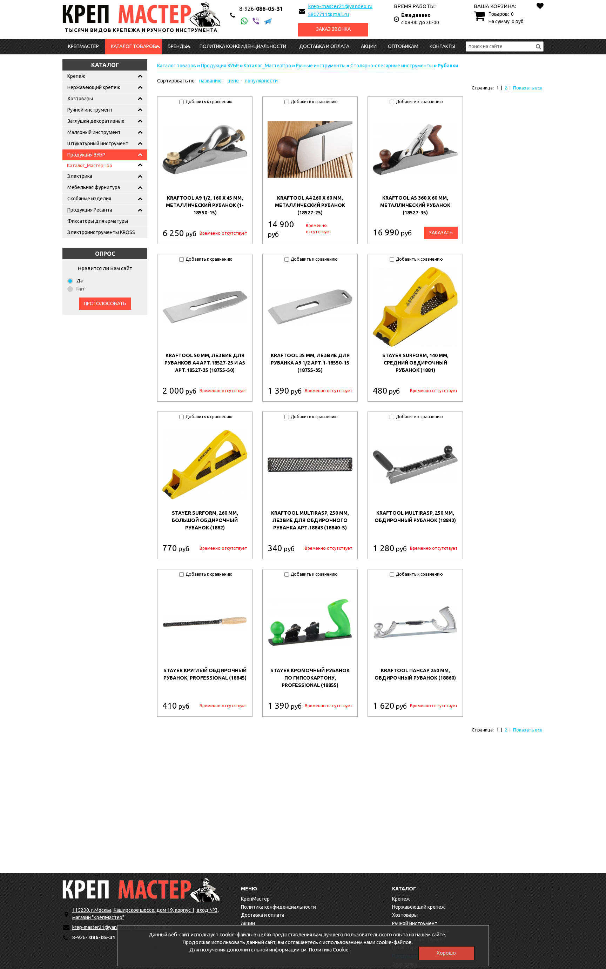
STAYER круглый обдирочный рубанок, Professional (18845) (205, 674)
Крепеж (76, 76)
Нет (80, 288)
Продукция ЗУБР (86, 155)
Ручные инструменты (320, 65)
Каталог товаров (133, 46)
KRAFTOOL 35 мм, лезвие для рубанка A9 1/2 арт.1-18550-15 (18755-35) (310, 363)
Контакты (442, 46)
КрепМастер (83, 46)
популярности (261, 80)
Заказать (441, 232)
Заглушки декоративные (95, 121)
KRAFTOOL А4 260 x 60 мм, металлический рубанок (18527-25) (310, 205)
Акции (369, 46)
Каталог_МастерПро (89, 165)
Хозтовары (80, 98)
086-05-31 (261, 9)
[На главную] (141, 890)
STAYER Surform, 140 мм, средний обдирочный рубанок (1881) (415, 363)
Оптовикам (403, 46)
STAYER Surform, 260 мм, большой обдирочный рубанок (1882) (205, 520)
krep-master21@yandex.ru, (102, 927)
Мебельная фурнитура (93, 187)
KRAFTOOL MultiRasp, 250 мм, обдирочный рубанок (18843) (415, 516)
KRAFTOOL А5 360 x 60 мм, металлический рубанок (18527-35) (415, 205)
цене (233, 80)
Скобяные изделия (89, 198)
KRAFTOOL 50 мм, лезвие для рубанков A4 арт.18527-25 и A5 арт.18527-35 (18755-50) (204, 363)
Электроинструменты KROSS (101, 232)
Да (79, 280)
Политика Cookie (329, 950)
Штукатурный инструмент (97, 143)
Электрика (79, 176)
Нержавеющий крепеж (93, 87)
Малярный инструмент (94, 132)
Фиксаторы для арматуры (97, 221)
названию (210, 80)
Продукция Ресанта (89, 210)
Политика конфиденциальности (243, 46)
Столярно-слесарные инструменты (391, 65)
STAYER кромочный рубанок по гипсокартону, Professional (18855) (310, 678)
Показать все (527, 87)
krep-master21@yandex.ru (340, 6)
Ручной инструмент (90, 110)
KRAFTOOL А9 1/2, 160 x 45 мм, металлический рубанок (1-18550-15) (205, 205)
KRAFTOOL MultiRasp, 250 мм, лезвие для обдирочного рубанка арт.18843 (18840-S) (310, 520)
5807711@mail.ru (328, 14)
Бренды (177, 46)
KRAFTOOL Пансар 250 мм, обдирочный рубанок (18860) (415, 674)
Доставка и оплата (324, 46)
